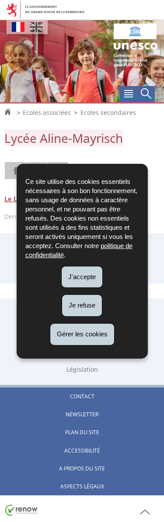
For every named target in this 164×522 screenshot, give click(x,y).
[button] (128, 94)
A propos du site (82, 468)
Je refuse (82, 305)
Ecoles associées (47, 113)
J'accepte (82, 276)
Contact (82, 396)
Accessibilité (82, 450)
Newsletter (82, 414)
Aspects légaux (82, 486)
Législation (82, 369)
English (36, 27)
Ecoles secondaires (108, 113)
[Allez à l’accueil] (9, 113)
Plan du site (82, 432)
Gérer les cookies (82, 334)
